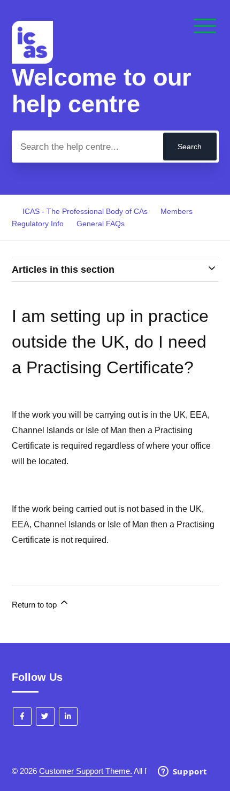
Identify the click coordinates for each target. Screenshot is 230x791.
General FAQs (100, 223)
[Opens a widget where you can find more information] (182, 772)
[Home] (32, 60)
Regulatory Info (38, 223)
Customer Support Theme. (85, 770)
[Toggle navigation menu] (205, 27)
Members (176, 211)
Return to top (35, 604)
